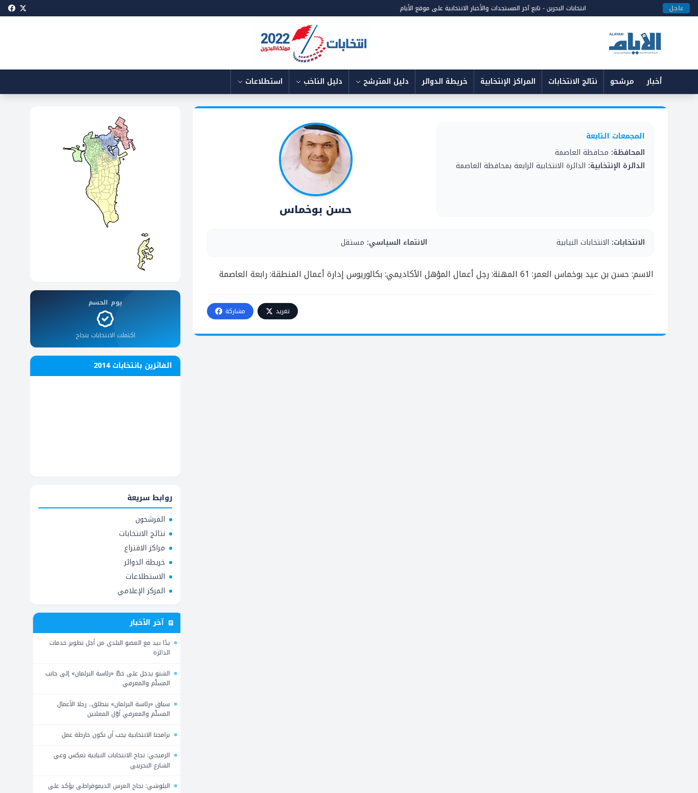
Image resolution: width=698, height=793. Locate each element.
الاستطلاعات (145, 577)
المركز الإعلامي (141, 591)
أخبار (654, 81)
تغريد (283, 311)
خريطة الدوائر (445, 81)
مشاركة (235, 311)
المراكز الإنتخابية (508, 81)
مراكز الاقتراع (144, 548)
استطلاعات (264, 81)
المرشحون (150, 520)
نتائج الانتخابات (572, 81)
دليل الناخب (323, 81)
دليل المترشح (386, 81)
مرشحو (622, 81)
